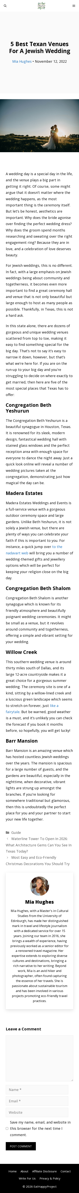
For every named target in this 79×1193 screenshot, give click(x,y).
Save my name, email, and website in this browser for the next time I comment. (40, 1128)
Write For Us (27, 1178)
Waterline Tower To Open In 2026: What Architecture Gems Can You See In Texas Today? (39, 845)
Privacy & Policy (50, 1178)
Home (12, 1171)
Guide (16, 832)
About (24, 1171)
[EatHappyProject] (41, 6)
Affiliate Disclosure (44, 1171)
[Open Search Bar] (5, 6)
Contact (66, 1171)
